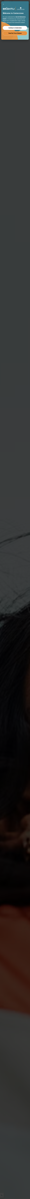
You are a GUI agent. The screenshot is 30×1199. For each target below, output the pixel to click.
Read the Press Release (15, 33)
